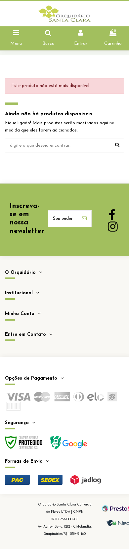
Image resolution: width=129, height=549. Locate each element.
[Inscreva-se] (84, 219)
